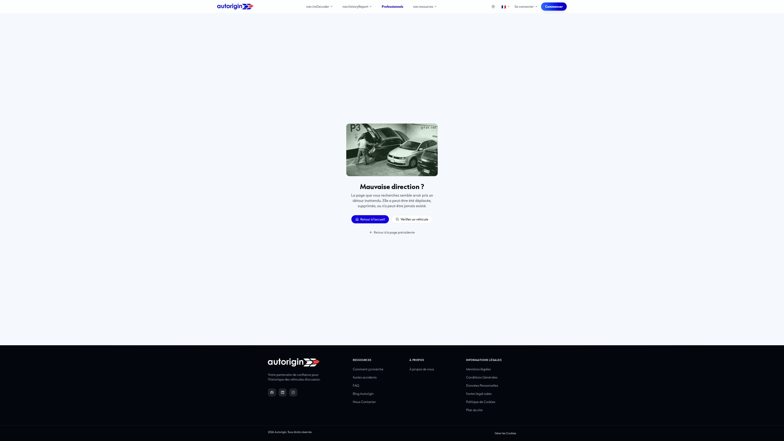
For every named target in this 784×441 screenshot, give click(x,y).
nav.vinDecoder (317, 6)
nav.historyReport (355, 6)
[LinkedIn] (282, 392)
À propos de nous (421, 369)
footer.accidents (365, 377)
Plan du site (474, 410)
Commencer (554, 6)
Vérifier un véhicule (414, 219)
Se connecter (524, 6)
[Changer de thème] (493, 6)
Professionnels (392, 6)
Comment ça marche (368, 369)
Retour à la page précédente (394, 232)
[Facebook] (272, 392)
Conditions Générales (482, 377)
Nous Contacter (364, 402)
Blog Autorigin (363, 394)
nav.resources (423, 6)
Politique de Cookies (480, 402)
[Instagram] (293, 392)
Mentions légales (478, 369)
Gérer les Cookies (505, 433)
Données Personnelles (482, 385)
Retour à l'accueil (372, 219)
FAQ (356, 385)
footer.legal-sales (479, 394)
